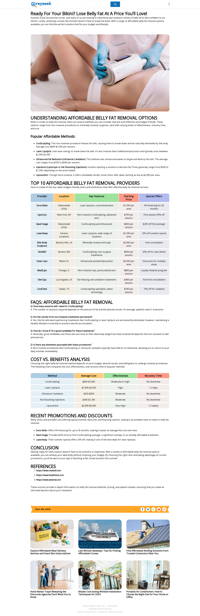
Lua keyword (112, 606)
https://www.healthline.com (50, 475)
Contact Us (102, 612)
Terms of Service (115, 612)
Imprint (80, 612)
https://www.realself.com (48, 470)
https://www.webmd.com (48, 479)
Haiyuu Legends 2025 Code (94, 606)
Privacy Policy (90, 612)
